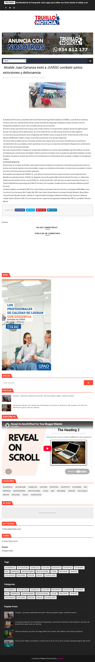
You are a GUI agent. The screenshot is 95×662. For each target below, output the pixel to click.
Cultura (43, 487)
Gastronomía (19, 491)
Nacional (61, 491)
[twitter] (10, 7)
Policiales (82, 491)
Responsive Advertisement (47, 513)
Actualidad (34, 77)
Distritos (42, 77)
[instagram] (14, 7)
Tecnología (36, 495)
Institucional (34, 491)
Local (45, 491)
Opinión (71, 491)
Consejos (32, 487)
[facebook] (6, 7)
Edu (85, 487)
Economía (77, 487)
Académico (8, 487)
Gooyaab (60, 658)
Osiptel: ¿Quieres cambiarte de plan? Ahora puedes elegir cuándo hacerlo (43, 396)
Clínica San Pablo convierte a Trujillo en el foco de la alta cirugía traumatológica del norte (52, 641)
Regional (16, 495)
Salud (25, 495)
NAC (52, 491)
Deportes (54, 487)
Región (6, 495)
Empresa (7, 491)
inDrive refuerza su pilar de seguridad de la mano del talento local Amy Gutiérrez (49, 631)
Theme (42, 658)
